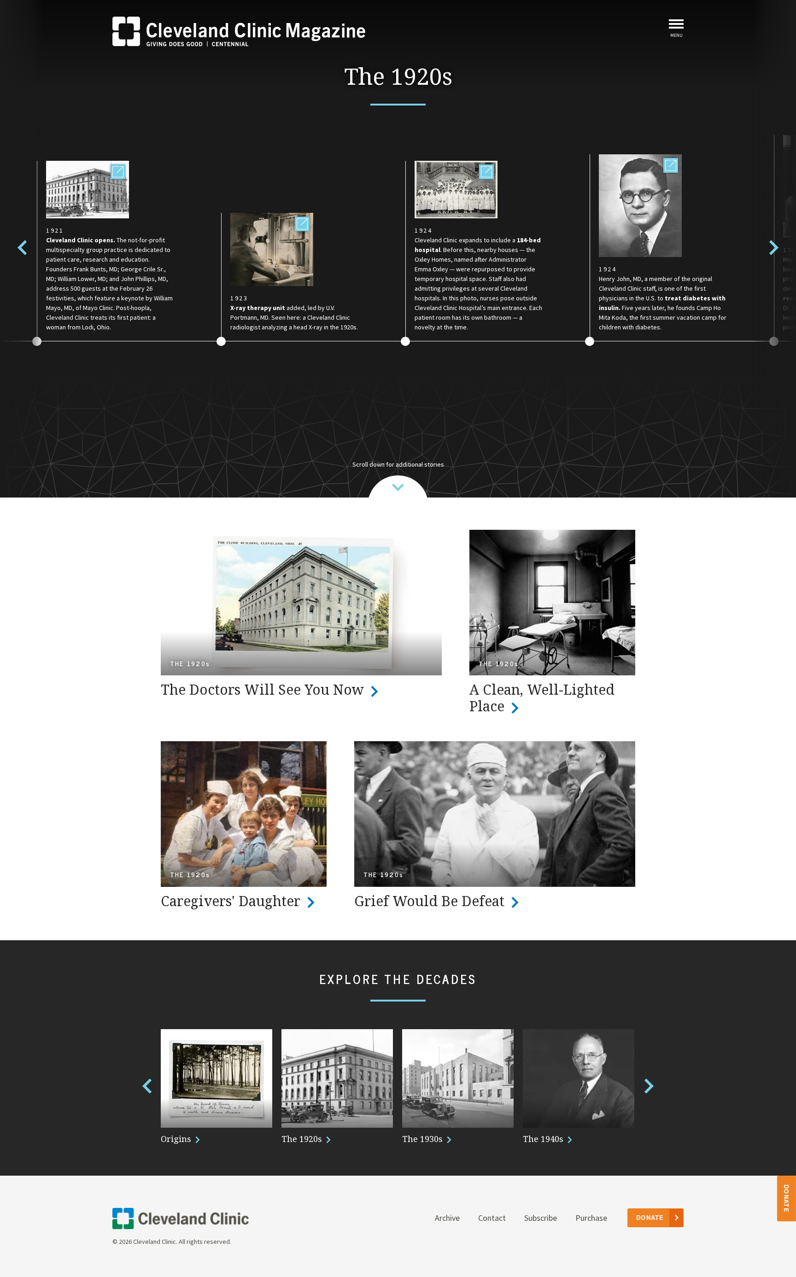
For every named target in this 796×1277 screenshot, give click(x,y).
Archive (447, 1218)
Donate (787, 1198)
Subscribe (540, 1218)
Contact (492, 1218)
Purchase (591, 1218)
